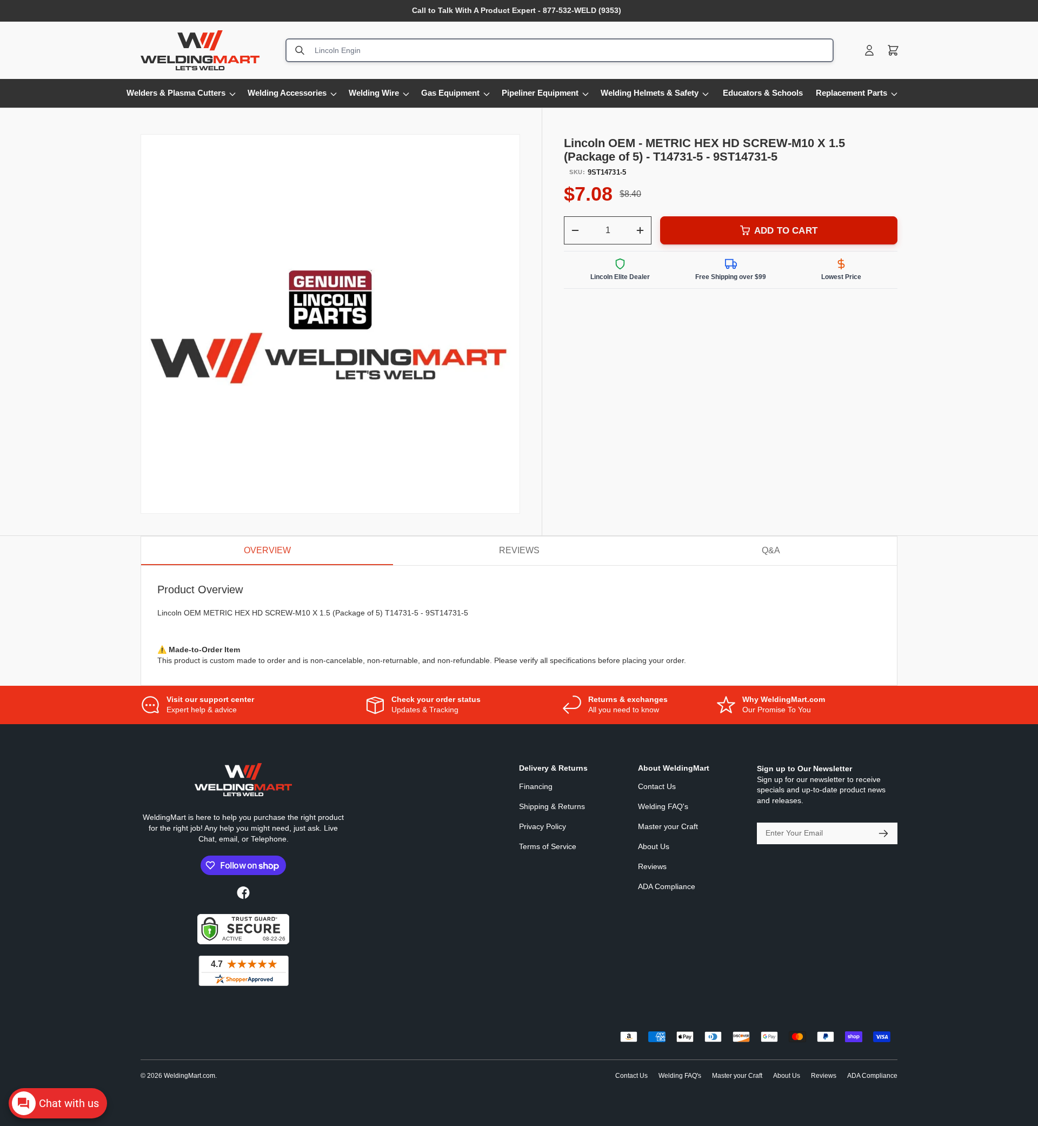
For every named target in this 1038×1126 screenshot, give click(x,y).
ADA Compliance (666, 886)
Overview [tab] (267, 550)
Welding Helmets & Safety (649, 92)
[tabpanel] (519, 625)
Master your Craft (668, 826)
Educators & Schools (763, 92)
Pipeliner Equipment (540, 92)
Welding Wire (374, 92)
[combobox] (559, 50)
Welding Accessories (287, 92)
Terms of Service (547, 846)
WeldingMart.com (189, 1075)
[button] (893, 50)
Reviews (652, 866)
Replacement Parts (851, 92)
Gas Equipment (450, 92)
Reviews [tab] (519, 550)
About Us (653, 846)
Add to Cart (785, 231)
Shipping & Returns (552, 806)
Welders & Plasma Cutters (176, 92)
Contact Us (657, 786)
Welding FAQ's (663, 806)
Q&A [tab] (771, 550)
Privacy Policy (542, 826)
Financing (536, 786)
